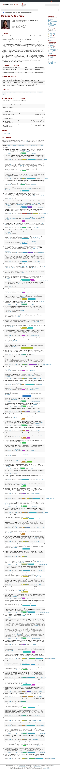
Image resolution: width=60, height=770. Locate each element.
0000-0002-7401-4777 (20, 27)
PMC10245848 (23, 310)
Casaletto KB (24, 218)
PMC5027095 (10, 532)
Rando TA (31, 166)
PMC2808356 (24, 683)
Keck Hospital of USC (15, 1)
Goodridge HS (30, 375)
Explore (50, 26)
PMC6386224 (14, 511)
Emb (28, 461)
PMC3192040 (10, 650)
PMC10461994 (15, 285)
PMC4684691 (29, 539)
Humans (42, 159)
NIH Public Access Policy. (37, 766)
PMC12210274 (23, 242)
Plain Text (41, 145)
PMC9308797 (36, 388)
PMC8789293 (34, 404)
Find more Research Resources (52, 4)
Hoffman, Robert (54, 49)
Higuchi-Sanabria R (20, 204)
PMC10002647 (36, 321)
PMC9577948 (7, 376)
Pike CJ (42, 195)
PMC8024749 (34, 428)
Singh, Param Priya (52, 35)
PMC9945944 (33, 333)
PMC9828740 (18, 383)
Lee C (41, 435)
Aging (3, 92)
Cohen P (23, 435)
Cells (35, 153)
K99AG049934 (7, 125)
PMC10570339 (23, 291)
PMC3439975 (28, 636)
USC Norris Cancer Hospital (25, 1)
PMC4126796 (14, 596)
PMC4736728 (7, 568)
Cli (26, 348)
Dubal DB (12, 164)
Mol (31, 159)
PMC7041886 (7, 466)
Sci (23, 221)
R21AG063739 (7, 117)
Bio (22, 384)
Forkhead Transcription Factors (52, 22)
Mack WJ (39, 203)
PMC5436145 (14, 526)
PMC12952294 (7, 176)
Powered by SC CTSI (55, 1)
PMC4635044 (21, 562)
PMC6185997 (27, 517)
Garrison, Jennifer (52, 37)
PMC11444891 (18, 259)
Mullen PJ (6, 151)
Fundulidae (50, 19)
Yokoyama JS (8, 218)
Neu (24, 207)
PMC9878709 (14, 340)
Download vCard (19, 29)
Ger (23, 153)
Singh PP (42, 301)
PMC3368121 (21, 642)
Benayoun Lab (7, 133)
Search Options (20, 9)
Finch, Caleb (53, 47)
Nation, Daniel (52, 61)
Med (25, 280)
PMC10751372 (23, 272)
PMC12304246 (35, 237)
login (27, 141)
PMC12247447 (10, 212)
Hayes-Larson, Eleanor (52, 57)
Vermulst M (8, 204)
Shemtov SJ (25, 203)
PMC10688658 (7, 278)
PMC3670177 (22, 615)
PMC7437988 (26, 454)
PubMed (9, 153)
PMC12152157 (17, 197)
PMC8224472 (25, 497)
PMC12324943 (7, 225)
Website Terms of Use (47, 768)
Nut (26, 396)
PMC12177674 (10, 205)
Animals (33, 153)
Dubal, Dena (53, 33)
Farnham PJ (36, 625)
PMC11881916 (10, 219)
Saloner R (31, 217)
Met (30, 327)
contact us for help (5, 142)
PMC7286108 (14, 478)
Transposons (39, 92)
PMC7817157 (17, 449)
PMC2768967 (41, 699)
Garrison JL (28, 188)
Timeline (27, 145)
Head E (30, 204)
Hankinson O (26, 633)
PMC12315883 (7, 189)
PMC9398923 (7, 394)
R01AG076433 (7, 106)
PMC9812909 (14, 346)
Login (4, 12)
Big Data (4, 94)
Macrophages (8, 92)
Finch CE (33, 195)
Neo (24, 261)
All (26, 213)
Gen (23, 227)
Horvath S (22, 165)
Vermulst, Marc (53, 62)
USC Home (3, 1)
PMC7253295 (35, 491)
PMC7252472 (35, 471)
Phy (28, 691)
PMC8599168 (34, 409)
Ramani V (29, 218)
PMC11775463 (7, 251)
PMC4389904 (33, 582)
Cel (24, 159)
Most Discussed (21, 145)
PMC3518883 (24, 663)
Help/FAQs (13, 9)
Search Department (53, 63)
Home (3, 9)
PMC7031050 (23, 484)
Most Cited (14, 145)
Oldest (9, 145)
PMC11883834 (7, 232)
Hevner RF (19, 634)
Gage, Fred (53, 51)
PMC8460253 (14, 417)
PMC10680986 (15, 460)
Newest (4, 145)
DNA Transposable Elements (52, 25)
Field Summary (34, 145)
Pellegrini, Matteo (52, 46)
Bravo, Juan (53, 31)
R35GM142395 (7, 110)
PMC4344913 (39, 575)
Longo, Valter (53, 50)
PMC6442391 (7, 504)
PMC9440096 (7, 369)
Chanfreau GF (27, 175)
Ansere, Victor (53, 38)
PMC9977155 (24, 352)
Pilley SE (24, 150)
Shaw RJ (38, 561)
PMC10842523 (23, 297)
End (31, 658)
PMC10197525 (17, 316)
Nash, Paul (52, 59)
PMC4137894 (21, 590)
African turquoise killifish (23, 92)
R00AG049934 (7, 121)
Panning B (14, 218)
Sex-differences (33, 92)
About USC (8, 1)
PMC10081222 (35, 267)
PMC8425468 (37, 423)
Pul (32, 364)
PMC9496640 (14, 399)
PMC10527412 (23, 302)
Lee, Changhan (53, 58)
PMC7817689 (17, 436)
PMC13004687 (27, 151)
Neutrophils (15, 92)
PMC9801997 (23, 362)
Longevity (50, 23)
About (8, 9)
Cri (24, 364)
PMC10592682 (10, 326)
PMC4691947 (14, 547)
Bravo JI (38, 181)
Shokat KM (42, 561)
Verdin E (25, 168)
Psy (29, 207)
